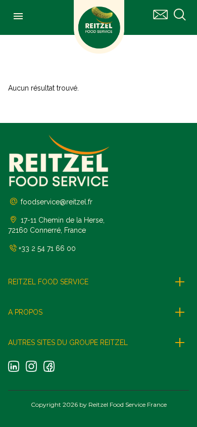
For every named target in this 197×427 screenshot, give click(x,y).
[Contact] (160, 15)
